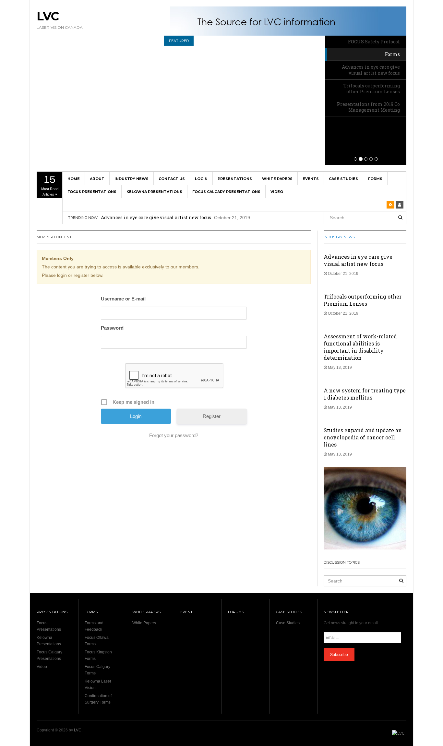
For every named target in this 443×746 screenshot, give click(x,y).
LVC (48, 16)
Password (112, 328)
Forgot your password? (173, 435)
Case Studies (343, 178)
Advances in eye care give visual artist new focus (358, 260)
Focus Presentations (91, 191)
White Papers (277, 178)
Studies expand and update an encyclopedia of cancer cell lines (363, 437)
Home (73, 178)
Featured (179, 41)
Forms (375, 178)
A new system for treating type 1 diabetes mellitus (365, 394)
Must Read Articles (49, 185)
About (97, 178)
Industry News (131, 178)
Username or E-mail (123, 298)
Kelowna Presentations (154, 191)
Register (212, 416)
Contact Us (172, 178)
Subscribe (339, 654)
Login (201, 178)
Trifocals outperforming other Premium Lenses (156, 223)
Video (276, 191)
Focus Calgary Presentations (226, 191)
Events (311, 178)
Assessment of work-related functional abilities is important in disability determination (360, 347)
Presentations (235, 178)
